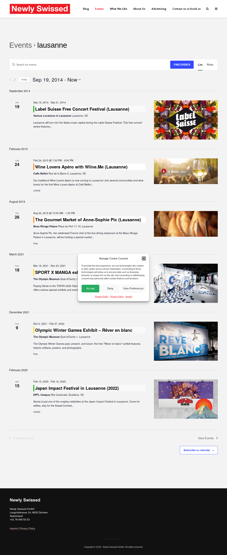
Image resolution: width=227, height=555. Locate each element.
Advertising (158, 8)
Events (99, 8)
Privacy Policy (102, 296)
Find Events (182, 64)
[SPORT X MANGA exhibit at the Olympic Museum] (186, 283)
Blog (86, 8)
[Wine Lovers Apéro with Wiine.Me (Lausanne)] (186, 171)
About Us (139, 8)
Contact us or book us (186, 8)
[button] (144, 258)
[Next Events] (15, 79)
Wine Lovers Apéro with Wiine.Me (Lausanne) (81, 167)
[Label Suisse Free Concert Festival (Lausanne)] (186, 120)
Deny (110, 288)
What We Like (118, 8)
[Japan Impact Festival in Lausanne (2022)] (186, 399)
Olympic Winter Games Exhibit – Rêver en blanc (83, 330)
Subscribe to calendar (197, 450)
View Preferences (133, 288)
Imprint (129, 296)
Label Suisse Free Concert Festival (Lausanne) (82, 109)
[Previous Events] (10, 79)
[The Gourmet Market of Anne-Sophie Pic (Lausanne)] (186, 224)
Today (24, 79)
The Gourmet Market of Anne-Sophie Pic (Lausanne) (88, 220)
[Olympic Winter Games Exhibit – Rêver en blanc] (186, 341)
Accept (90, 288)
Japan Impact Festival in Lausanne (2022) (77, 388)
